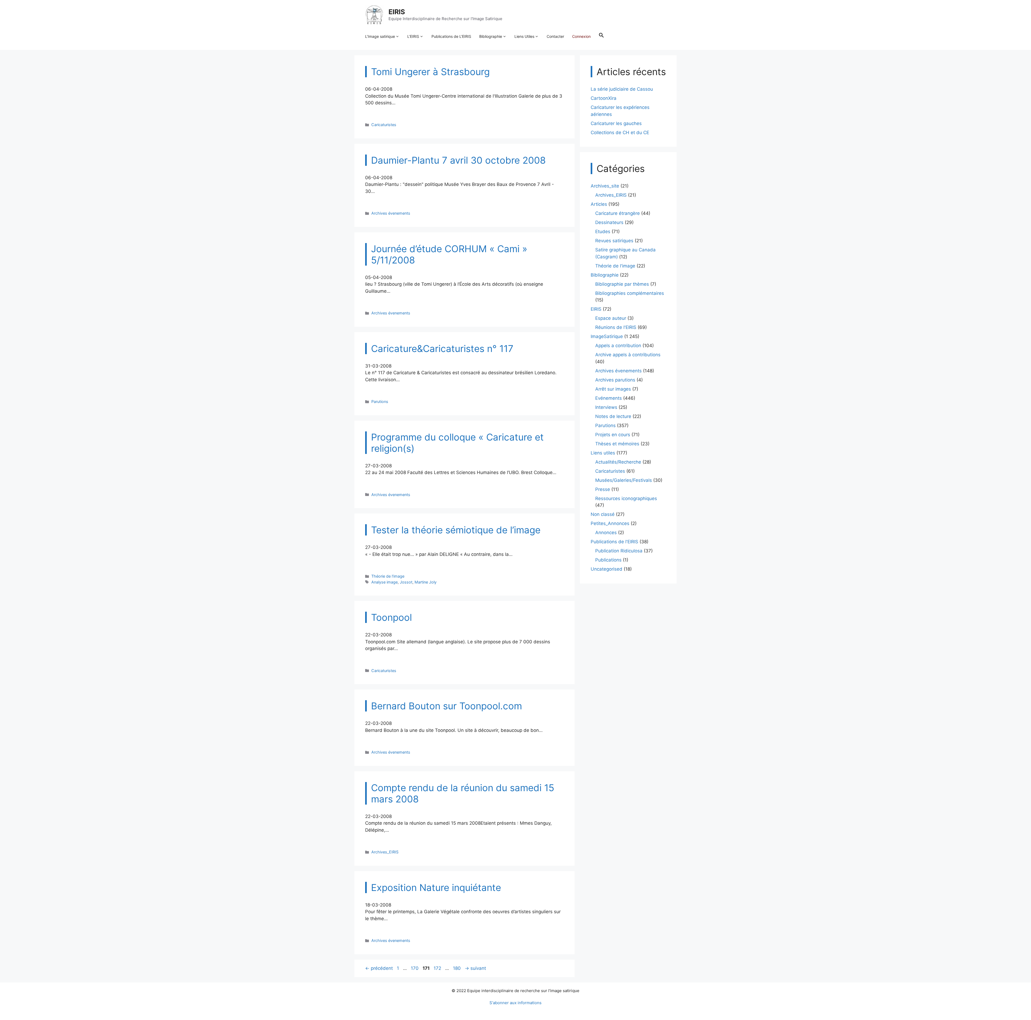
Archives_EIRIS (384, 852)
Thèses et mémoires (617, 443)
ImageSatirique (607, 336)
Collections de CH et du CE (620, 132)
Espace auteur (610, 318)
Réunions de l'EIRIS (615, 327)
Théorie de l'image (387, 576)
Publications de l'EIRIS (614, 541)
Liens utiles (603, 453)
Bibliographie (490, 36)
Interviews (606, 407)
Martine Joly (426, 582)
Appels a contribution (618, 345)
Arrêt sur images (613, 389)
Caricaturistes (383, 124)
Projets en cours (612, 434)
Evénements (608, 398)
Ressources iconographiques (626, 498)
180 (457, 968)
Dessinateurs (609, 222)
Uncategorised (606, 569)
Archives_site (605, 186)
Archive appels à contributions (627, 354)
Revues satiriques (614, 240)
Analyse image (384, 582)
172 (437, 968)
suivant (475, 968)
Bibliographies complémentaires (629, 293)
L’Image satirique (380, 36)
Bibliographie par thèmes (622, 284)
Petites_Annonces (610, 523)
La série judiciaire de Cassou (622, 89)
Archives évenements (390, 213)
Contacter (555, 36)
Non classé (603, 514)
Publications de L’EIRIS (451, 36)
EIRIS (397, 12)
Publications (608, 560)
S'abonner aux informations (515, 1002)
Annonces (606, 532)
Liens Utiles (524, 36)
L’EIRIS (413, 36)
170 (415, 968)
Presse (602, 489)
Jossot (406, 582)
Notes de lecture (613, 416)
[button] (601, 36)
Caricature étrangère (617, 213)
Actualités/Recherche (618, 462)
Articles (599, 204)
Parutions (379, 401)
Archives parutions (615, 380)
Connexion (581, 36)
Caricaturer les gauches (616, 123)
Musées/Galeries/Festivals (623, 480)
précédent (379, 968)
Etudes (602, 231)
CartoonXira (603, 98)
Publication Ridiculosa (618, 550)
